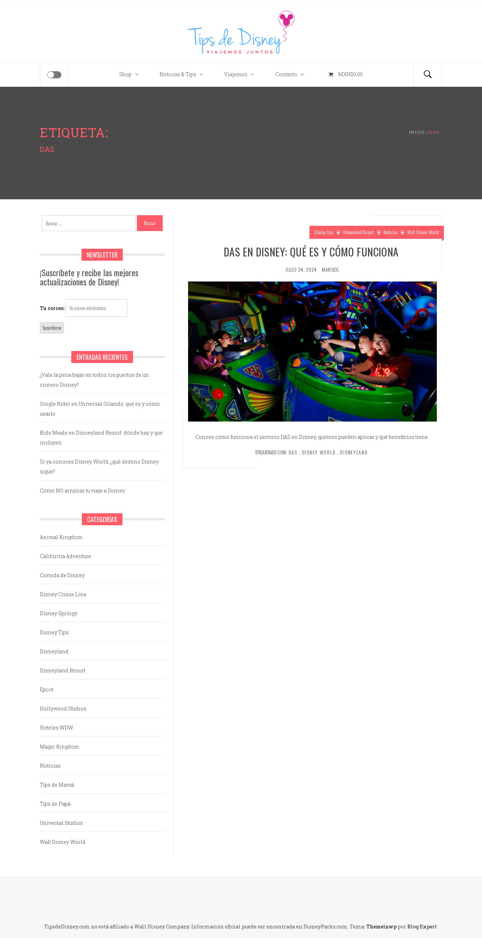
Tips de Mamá (57, 784)
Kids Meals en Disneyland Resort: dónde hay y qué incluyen (101, 437)
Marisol (330, 269)
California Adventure (65, 556)
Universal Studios (61, 822)
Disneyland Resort (358, 232)
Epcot (46, 689)
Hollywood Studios (63, 708)
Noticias (391, 232)
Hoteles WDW (56, 727)
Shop (125, 74)
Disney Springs (58, 613)
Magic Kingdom (59, 746)
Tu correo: (52, 308)
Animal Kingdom (61, 537)
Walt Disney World (423, 232)
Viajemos (235, 74)
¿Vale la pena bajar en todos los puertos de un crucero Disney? (94, 379)
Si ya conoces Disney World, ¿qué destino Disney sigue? (99, 466)
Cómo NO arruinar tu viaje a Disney (82, 490)
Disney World (319, 452)
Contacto (286, 74)
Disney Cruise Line (63, 594)
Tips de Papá (55, 803)
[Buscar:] (88, 223)
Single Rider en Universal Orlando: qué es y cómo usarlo (100, 408)
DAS (293, 452)
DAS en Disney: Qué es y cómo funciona (313, 252)
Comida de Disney (62, 575)
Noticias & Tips (177, 74)
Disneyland (354, 452)
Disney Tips (323, 232)
